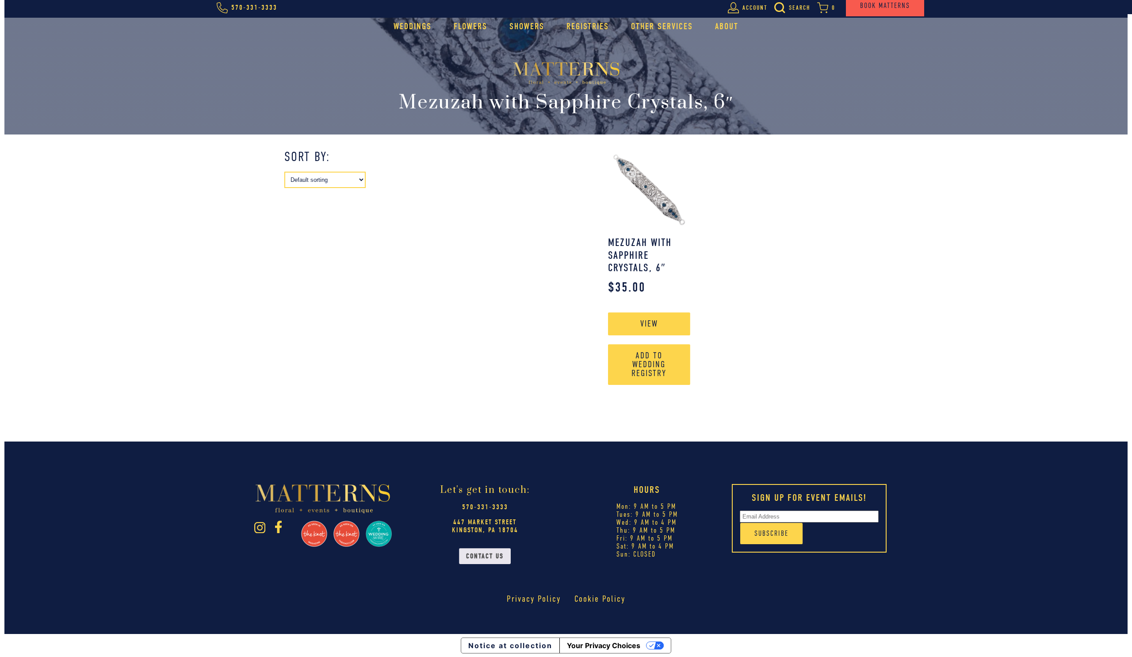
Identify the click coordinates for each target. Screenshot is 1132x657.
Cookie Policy (599, 599)
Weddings (413, 26)
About (726, 26)
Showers (526, 26)
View (649, 324)
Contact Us (485, 556)
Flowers (470, 26)
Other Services (662, 26)
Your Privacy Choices (603, 645)
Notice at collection (510, 645)
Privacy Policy (534, 599)
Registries (587, 26)
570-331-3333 (485, 507)
